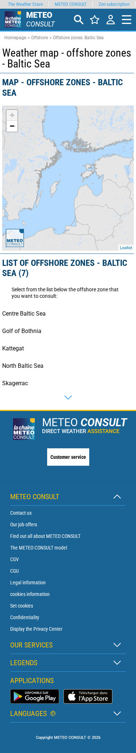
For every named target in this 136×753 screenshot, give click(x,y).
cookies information (30, 594)
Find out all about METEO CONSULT (45, 536)
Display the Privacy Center (36, 629)
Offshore (39, 37)
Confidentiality (24, 617)
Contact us (21, 513)
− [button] (12, 126)
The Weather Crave (25, 4)
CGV (14, 559)
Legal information (28, 582)
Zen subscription (114, 4)
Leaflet (126, 247)
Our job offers (23, 524)
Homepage (15, 37)
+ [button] (12, 115)
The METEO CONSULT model (38, 548)
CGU (14, 571)
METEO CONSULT (71, 4)
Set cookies (21, 606)
